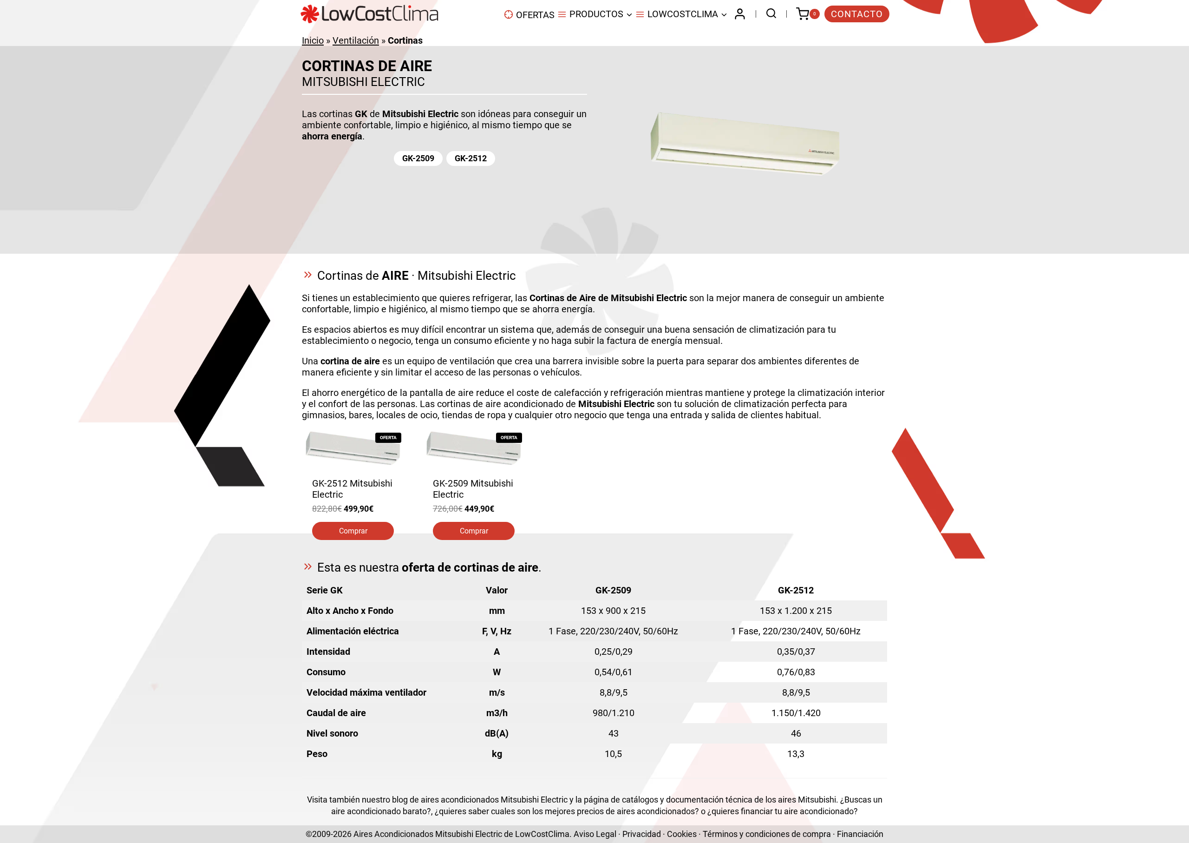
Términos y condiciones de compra (767, 834)
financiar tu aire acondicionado (797, 811)
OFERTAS (535, 14)
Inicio (313, 40)
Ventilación (356, 40)
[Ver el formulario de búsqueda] (769, 14)
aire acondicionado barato (379, 811)
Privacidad (641, 834)
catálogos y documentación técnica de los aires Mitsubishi (729, 799)
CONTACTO (857, 14)
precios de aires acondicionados (636, 811)
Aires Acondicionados (393, 834)
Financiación (860, 834)
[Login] (739, 14)
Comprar (353, 531)
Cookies (682, 834)
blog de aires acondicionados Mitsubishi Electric (480, 799)
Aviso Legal (595, 834)
